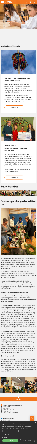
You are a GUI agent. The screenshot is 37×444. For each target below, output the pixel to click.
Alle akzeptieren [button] (10, 440)
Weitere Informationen (22, 428)
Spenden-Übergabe (15, 147)
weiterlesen (14, 107)
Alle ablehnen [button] (27, 440)
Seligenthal (9, 2)
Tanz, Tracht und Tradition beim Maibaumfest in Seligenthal (17, 79)
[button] (18, 437)
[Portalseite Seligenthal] (27, 2)
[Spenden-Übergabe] (18, 129)
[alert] (18, 432)
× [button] (35, 422)
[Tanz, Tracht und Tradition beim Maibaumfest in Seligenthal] (18, 62)
